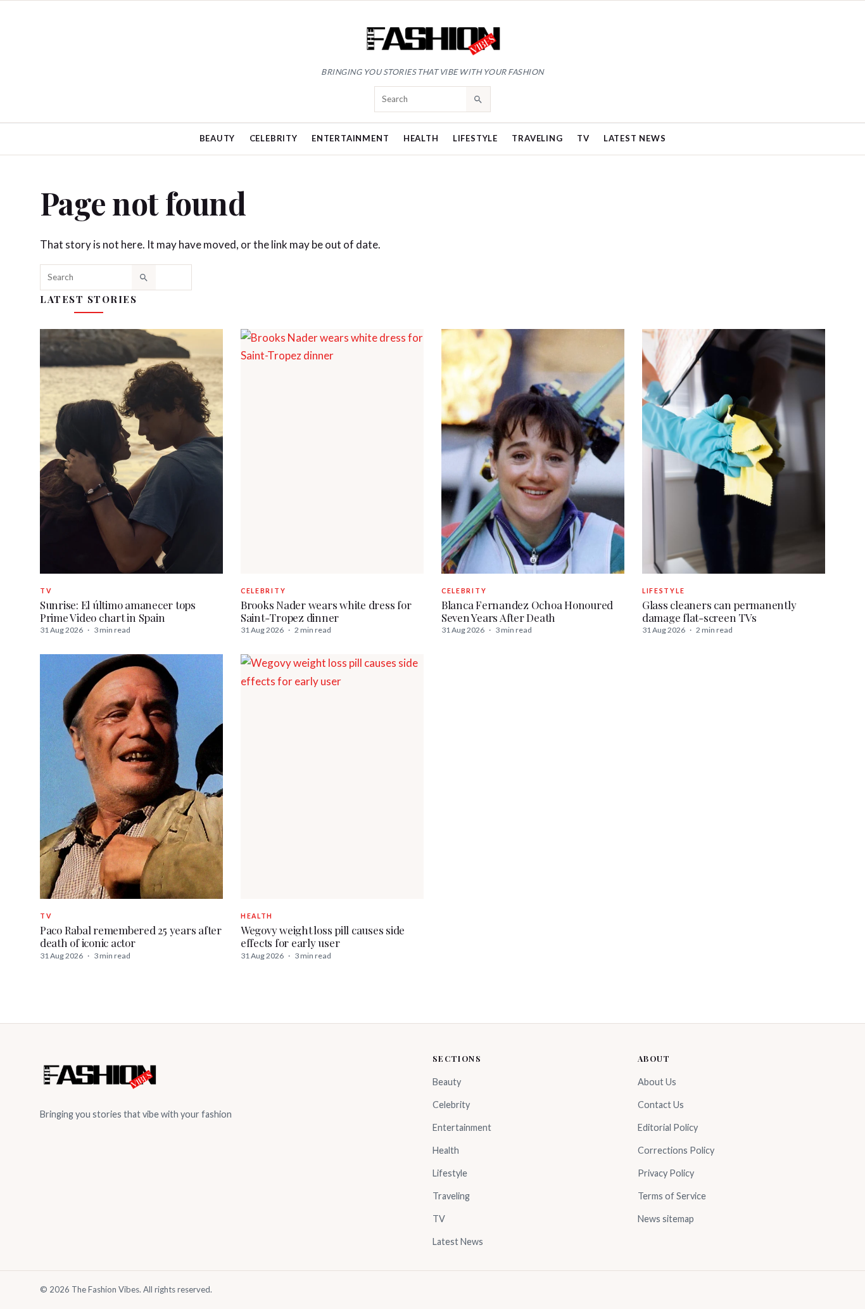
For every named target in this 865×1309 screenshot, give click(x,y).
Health (421, 138)
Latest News (634, 138)
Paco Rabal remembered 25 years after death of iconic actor (131, 936)
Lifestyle (475, 138)
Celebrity (273, 138)
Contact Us (661, 1104)
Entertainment (350, 138)
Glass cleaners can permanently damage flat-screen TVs (719, 611)
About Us (657, 1081)
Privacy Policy (666, 1173)
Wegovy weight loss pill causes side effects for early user (323, 936)
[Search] (478, 99)
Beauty (217, 138)
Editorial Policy (668, 1127)
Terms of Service (672, 1195)
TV (583, 138)
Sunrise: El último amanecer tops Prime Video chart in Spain (118, 611)
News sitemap (666, 1218)
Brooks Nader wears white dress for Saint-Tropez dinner (326, 611)
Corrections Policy (676, 1150)
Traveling (537, 138)
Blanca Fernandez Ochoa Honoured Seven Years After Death (527, 611)
